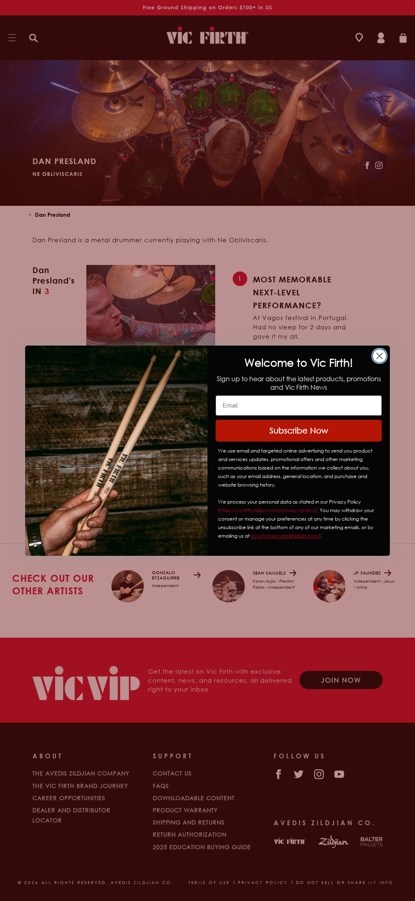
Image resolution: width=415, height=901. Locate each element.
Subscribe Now (299, 430)
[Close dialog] (379, 356)
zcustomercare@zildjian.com (285, 535)
